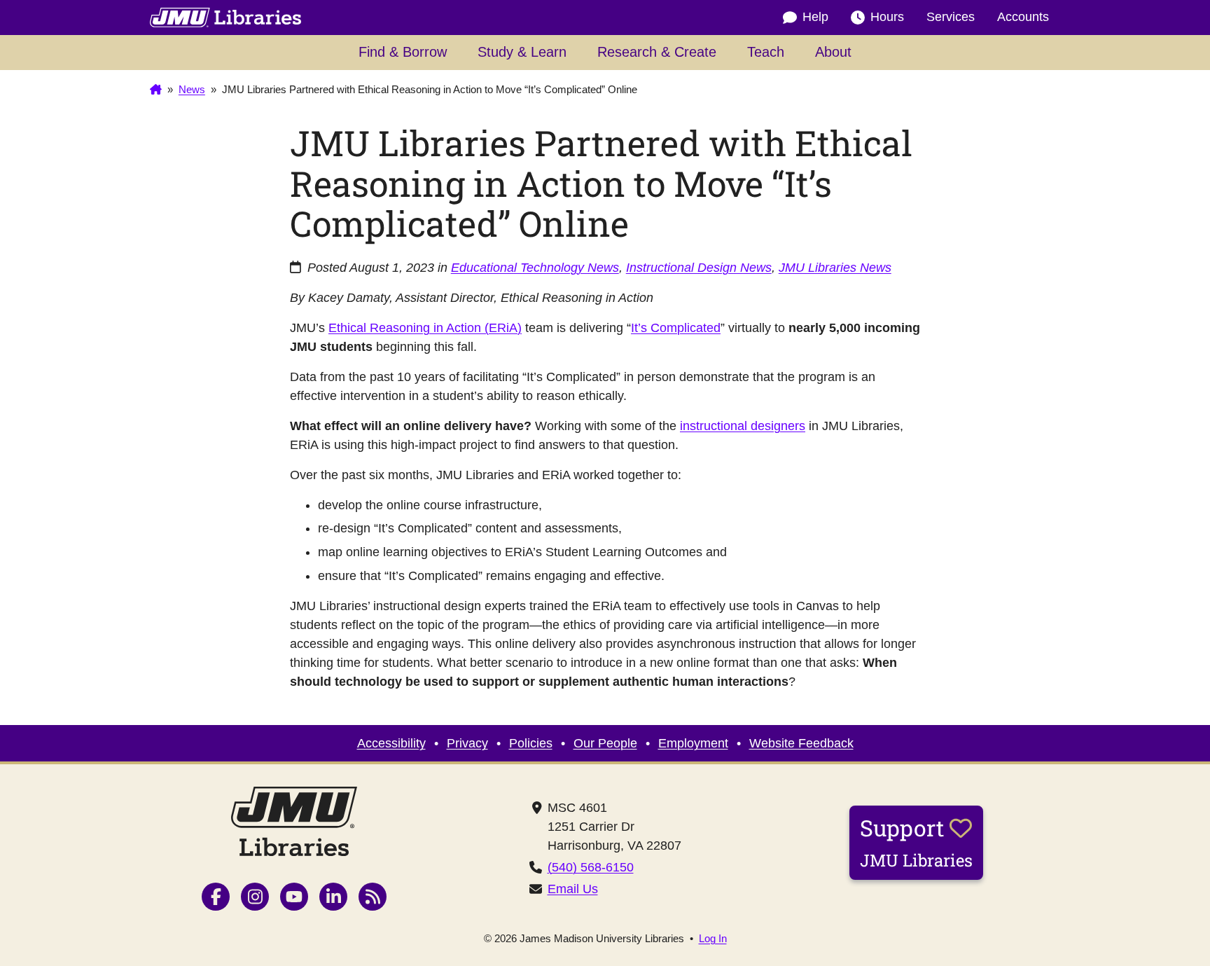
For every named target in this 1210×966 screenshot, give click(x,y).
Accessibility (391, 743)
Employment (693, 743)
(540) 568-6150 (591, 867)
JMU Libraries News (835, 268)
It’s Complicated (676, 328)
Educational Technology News (535, 268)
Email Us (573, 889)
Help (815, 17)
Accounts (1023, 17)
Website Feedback (801, 743)
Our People (605, 743)
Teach (765, 52)
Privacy (467, 743)
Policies (530, 743)
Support (916, 842)
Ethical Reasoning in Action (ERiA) (425, 328)
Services (950, 17)
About (833, 52)
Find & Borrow (403, 52)
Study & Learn (522, 52)
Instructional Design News (699, 268)
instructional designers (742, 426)
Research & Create (656, 52)
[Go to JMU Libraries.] (156, 89)
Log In (713, 938)
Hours (887, 17)
